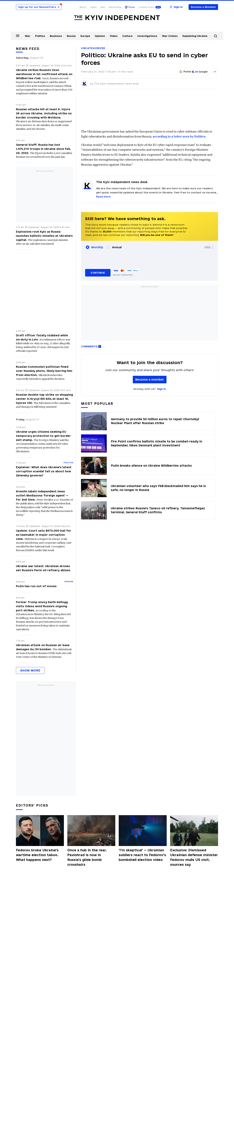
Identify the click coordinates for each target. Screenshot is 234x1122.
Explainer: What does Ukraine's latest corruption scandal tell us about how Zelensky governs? (43, 471)
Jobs (102, 7)
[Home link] (117, 17)
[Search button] (215, 36)
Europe (85, 35)
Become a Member (203, 6)
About (83, 7)
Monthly (97, 247)
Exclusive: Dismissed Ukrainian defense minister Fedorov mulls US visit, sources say (194, 857)
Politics (40, 35)
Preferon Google (195, 71)
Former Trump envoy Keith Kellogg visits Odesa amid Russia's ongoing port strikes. (42, 606)
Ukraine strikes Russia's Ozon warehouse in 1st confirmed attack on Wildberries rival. (44, 74)
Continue (98, 272)
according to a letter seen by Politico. (179, 136)
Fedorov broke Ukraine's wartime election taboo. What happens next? (37, 855)
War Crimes (170, 35)
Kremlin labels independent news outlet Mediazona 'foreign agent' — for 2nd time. (42, 495)
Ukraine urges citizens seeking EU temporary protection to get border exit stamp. (43, 435)
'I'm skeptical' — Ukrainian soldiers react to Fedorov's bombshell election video (142, 855)
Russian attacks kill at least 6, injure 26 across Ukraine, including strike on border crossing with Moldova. (44, 113)
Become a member (149, 379)
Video (114, 35)
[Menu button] (17, 35)
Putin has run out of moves (36, 586)
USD (207, 247)
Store (131, 7)
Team (93, 7)
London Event (147, 7)
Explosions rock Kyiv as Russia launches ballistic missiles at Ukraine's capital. (44, 235)
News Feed (28, 49)
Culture (127, 35)
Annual (117, 247)
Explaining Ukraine (194, 35)
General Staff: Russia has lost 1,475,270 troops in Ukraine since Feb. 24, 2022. (43, 148)
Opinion (100, 35)
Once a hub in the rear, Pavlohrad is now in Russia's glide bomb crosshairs (87, 857)
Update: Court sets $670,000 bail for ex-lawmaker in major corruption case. (43, 534)
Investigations (147, 35)
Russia (71, 35)
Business (56, 35)
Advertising (115, 7)
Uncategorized (93, 48)
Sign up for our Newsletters (38, 6)
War (27, 35)
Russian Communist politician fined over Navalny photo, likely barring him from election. (44, 370)
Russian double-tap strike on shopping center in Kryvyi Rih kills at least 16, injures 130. (44, 398)
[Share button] (214, 71)
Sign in (161, 388)
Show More (30, 670)
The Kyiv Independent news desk (116, 83)
